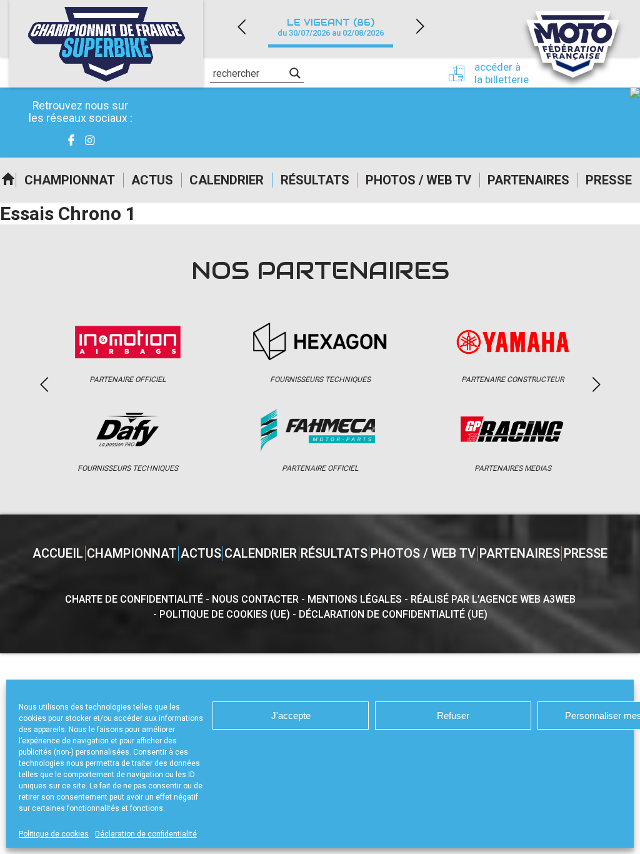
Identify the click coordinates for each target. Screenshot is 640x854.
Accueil (8, 180)
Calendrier (226, 180)
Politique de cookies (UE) (224, 614)
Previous (241, 26)
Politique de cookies (54, 834)
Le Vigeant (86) (331, 27)
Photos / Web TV (418, 180)
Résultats (315, 180)
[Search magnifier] (295, 73)
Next (420, 26)
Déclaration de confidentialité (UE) (393, 614)
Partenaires (528, 180)
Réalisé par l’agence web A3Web (493, 599)
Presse (609, 180)
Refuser (453, 715)
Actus (152, 180)
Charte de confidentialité (134, 599)
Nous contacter (255, 599)
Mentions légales (355, 599)
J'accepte (291, 715)
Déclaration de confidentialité (146, 834)
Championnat (69, 180)
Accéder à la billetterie (501, 73)
